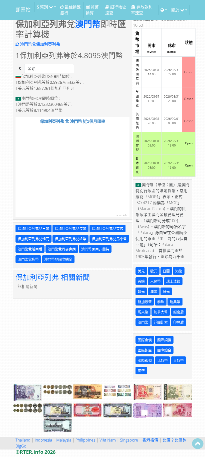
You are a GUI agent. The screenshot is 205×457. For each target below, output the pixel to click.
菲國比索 (161, 322)
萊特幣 (178, 360)
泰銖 (160, 301)
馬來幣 (143, 311)
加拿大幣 (161, 311)
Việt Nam (108, 440)
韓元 (141, 291)
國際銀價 (145, 360)
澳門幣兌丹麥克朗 (62, 249)
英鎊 (141, 281)
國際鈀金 (145, 350)
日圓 (166, 271)
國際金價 (145, 339)
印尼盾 (178, 322)
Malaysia (63, 440)
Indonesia (43, 440)
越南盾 (178, 311)
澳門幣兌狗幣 (28, 259)
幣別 (44, 7)
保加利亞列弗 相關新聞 (53, 277)
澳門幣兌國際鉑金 (58, 259)
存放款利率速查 (141, 10)
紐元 (166, 291)
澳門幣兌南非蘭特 (95, 249)
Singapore (129, 440)
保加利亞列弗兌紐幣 (70, 238)
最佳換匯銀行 (70, 10)
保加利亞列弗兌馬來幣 (109, 238)
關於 (175, 10)
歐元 (153, 271)
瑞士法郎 (173, 281)
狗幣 (141, 370)
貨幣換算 (92, 10)
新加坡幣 (145, 301)
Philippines (85, 440)
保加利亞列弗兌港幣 (70, 228)
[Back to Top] (198, 444)
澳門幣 (87, 24)
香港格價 (150, 440)
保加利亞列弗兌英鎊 (107, 228)
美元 (141, 271)
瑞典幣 (175, 301)
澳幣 (153, 291)
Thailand (23, 440)
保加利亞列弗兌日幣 (33, 228)
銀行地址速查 (115, 10)
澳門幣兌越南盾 (30, 249)
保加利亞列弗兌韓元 (33, 238)
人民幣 (155, 281)
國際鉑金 (164, 350)
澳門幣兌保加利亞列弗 (39, 44)
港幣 (178, 271)
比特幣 (162, 360)
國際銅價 (164, 339)
